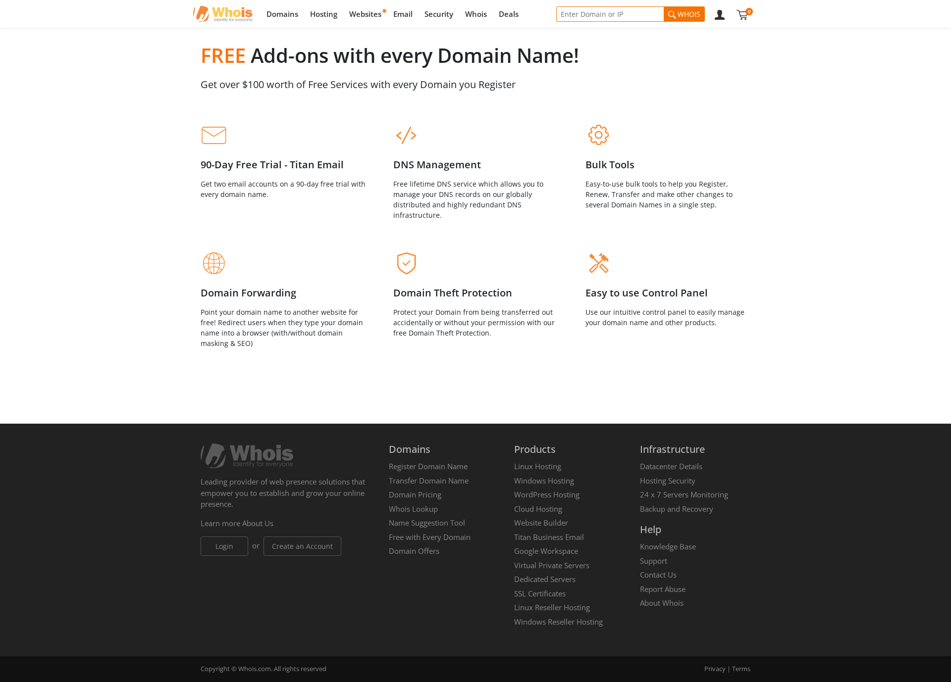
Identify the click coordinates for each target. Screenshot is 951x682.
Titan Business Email (549, 537)
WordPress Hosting (547, 494)
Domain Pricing (415, 494)
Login (224, 546)
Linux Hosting (537, 466)
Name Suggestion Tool (427, 523)
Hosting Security (667, 481)
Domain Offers (414, 551)
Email (403, 14)
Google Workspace (546, 551)
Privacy (715, 668)
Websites (365, 14)
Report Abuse (663, 589)
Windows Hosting (544, 481)
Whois (476, 14)
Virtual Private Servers (551, 565)
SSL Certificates (540, 593)
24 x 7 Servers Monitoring (684, 494)
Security (438, 14)
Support (653, 561)
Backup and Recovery (676, 509)
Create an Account (302, 546)
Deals (509, 14)
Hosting (323, 14)
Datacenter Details (671, 466)
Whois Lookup (413, 509)
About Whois (662, 603)
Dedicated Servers (545, 579)
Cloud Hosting (538, 509)
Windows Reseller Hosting (558, 622)
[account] (720, 14)
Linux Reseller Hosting (552, 607)
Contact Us (658, 575)
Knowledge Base (668, 546)
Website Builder (541, 523)
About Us (257, 523)
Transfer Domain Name (429, 481)
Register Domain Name (428, 466)
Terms (741, 668)
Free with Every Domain (430, 537)
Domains (282, 14)
